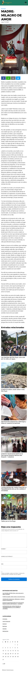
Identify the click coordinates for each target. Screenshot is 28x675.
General (5, 623)
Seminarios (5, 631)
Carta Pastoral (6, 621)
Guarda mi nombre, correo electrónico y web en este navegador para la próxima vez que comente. (12, 574)
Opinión (5, 628)
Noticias (3, 8)
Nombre (3, 548)
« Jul (4, 663)
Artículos (5, 619)
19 (8, 653)
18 (5, 653)
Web (2, 564)
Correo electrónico (7, 556)
